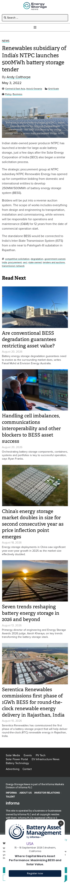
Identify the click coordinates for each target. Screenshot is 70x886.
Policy (8, 94)
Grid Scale (53, 89)
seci (25, 262)
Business (17, 94)
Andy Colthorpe (19, 77)
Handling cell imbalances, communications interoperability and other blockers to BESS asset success (31, 428)
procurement (15, 262)
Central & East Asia (15, 89)
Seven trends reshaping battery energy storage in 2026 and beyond (30, 613)
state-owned (35, 262)
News (5, 41)
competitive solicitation (17, 259)
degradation (37, 259)
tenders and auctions (54, 262)
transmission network (13, 266)
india (4, 262)
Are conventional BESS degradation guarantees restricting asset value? (29, 339)
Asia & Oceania (34, 89)
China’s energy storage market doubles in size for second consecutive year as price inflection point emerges (33, 524)
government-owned (55, 259)
